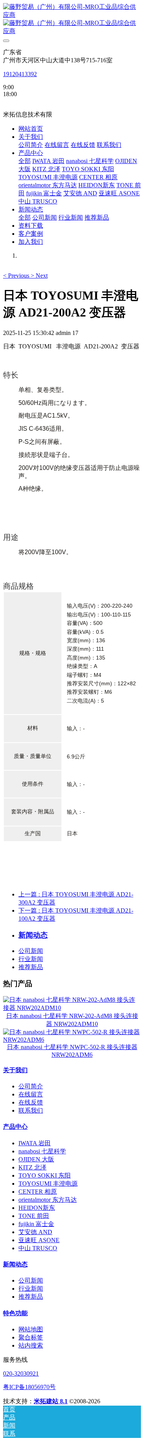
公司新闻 (30, 951)
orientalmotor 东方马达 (47, 1199)
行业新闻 (30, 959)
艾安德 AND (35, 1232)
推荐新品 (30, 967)
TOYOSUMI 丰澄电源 (48, 1183)
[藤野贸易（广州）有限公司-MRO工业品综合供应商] (72, 19)
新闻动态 (15, 1264)
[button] (17, 275)
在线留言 (30, 1094)
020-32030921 (21, 1373)
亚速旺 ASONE (39, 1240)
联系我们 (30, 1110)
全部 (24, 161)
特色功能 (15, 1313)
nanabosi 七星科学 (42, 1151)
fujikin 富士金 (36, 1224)
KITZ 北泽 (32, 1167)
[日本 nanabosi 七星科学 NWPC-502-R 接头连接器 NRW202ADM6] (72, 1039)
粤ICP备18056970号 (29, 1387)
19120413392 (20, 74)
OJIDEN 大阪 (36, 1159)
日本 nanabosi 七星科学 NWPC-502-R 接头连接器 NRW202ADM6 (72, 1051)
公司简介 (30, 1086)
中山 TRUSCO (37, 1248)
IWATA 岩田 (34, 1143)
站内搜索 (30, 1345)
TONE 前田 (33, 1216)
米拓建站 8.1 (51, 1401)
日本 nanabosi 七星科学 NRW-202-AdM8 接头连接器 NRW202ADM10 (72, 1020)
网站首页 (30, 128)
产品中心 (15, 1126)
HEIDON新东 (36, 1207)
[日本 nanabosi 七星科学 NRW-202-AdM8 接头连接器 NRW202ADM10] (72, 1008)
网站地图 (30, 1329)
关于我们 (15, 1070)
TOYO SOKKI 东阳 (44, 1175)
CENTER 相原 (37, 1191)
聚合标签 (30, 1337)
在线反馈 (30, 1102)
